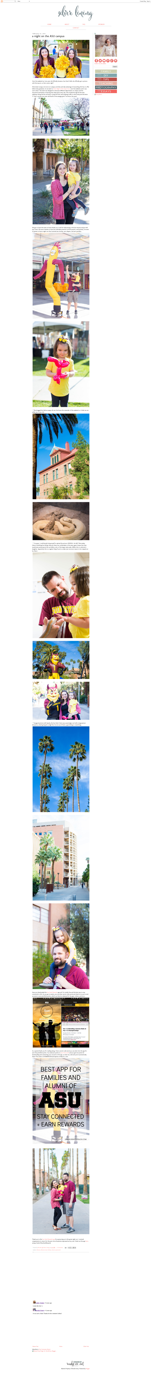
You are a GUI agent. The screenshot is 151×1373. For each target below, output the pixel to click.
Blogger (88, 1368)
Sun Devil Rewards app (48, 1239)
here (87, 1241)
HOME (49, 24)
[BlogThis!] (70, 1248)
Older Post (86, 1346)
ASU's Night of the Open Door (61, 89)
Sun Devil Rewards (52, 992)
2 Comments (60, 1247)
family (49, 1250)
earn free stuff (65, 1053)
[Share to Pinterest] (75, 1248)
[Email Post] (65, 1247)
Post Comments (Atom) (44, 1349)
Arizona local (44, 1250)
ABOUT (67, 24)
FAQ (83, 24)
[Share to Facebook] (73, 1248)
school (53, 1250)
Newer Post (35, 1346)
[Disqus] (60, 1276)
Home (60, 1346)
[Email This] (68, 1248)
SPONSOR (101, 24)
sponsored (57, 1250)
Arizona (38, 1250)
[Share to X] (72, 1248)
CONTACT (76, 28)
